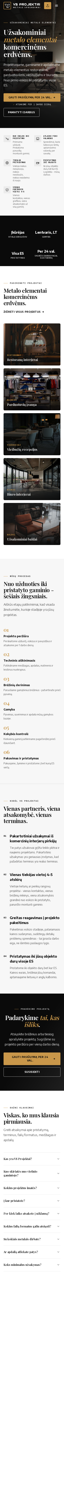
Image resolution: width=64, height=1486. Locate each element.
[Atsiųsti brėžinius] (47, 5)
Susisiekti (32, 1071)
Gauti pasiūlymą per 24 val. (30, 97)
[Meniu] (56, 5)
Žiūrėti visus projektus (22, 311)
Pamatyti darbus (21, 112)
